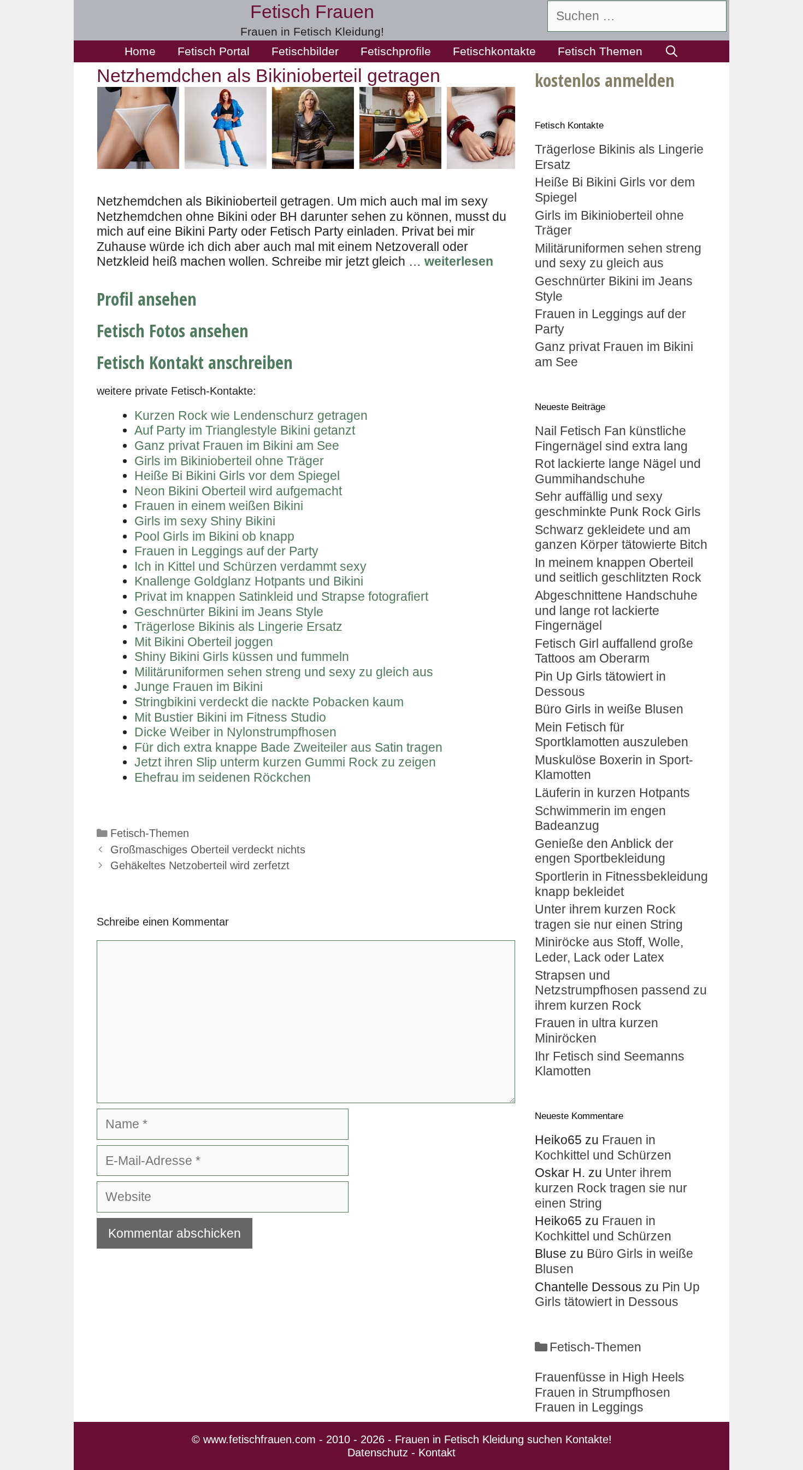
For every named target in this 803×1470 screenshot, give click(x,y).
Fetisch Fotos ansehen (173, 330)
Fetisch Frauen (312, 11)
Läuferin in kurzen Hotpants (612, 793)
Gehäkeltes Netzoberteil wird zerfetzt (200, 865)
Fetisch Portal (214, 51)
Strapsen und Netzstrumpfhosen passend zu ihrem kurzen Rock (621, 990)
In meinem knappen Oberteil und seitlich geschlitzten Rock (618, 570)
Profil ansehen (147, 299)
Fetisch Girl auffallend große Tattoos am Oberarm (614, 651)
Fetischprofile (396, 51)
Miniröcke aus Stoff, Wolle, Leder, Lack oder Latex (609, 949)
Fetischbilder (305, 51)
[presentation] (83, 128)
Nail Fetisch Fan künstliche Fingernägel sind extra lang (611, 438)
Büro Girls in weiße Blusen (609, 709)
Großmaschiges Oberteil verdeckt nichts (207, 850)
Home (140, 51)
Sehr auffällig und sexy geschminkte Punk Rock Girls (618, 504)
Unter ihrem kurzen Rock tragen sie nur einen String (609, 917)
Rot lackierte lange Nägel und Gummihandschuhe (618, 471)
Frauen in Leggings (589, 1407)
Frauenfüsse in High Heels (609, 1377)
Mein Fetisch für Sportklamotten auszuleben (611, 734)
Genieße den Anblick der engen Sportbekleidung (604, 851)
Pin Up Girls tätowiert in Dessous (617, 1294)
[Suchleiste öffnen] (671, 51)
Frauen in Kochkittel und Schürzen (603, 1147)
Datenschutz (377, 1452)
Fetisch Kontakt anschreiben (195, 362)
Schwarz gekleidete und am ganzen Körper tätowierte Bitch (621, 537)
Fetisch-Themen (149, 833)
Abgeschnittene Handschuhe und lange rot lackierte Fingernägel (616, 610)
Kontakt (437, 1452)
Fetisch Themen (600, 51)
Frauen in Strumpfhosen (602, 1392)
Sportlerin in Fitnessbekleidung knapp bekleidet (621, 884)
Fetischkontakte (494, 51)
